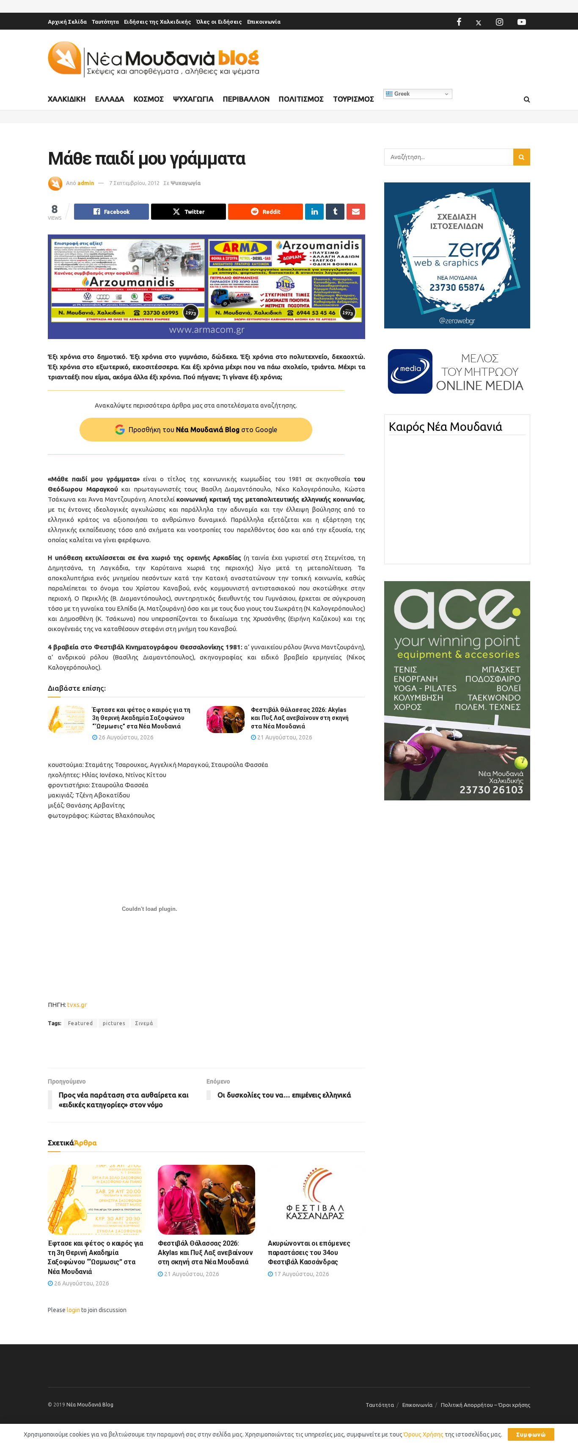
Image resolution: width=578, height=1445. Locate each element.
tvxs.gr (77, 1004)
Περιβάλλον (246, 99)
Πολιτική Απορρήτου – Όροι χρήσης (485, 1405)
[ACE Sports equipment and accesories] (457, 690)
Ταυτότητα (105, 22)
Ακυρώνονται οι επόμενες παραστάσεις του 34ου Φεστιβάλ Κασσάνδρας (309, 1252)
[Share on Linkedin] (314, 212)
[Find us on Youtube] (521, 22)
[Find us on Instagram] (499, 22)
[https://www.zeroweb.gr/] (457, 254)
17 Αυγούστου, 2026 (301, 1274)
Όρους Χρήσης (423, 1434)
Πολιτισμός (301, 99)
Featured (80, 1023)
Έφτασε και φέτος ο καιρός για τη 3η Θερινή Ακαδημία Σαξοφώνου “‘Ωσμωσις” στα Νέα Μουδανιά (141, 718)
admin (85, 183)
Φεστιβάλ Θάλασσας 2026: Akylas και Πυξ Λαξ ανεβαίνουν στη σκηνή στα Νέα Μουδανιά (300, 718)
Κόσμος (149, 99)
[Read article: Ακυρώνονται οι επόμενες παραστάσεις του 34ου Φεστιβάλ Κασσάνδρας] (316, 1199)
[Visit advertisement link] (206, 286)
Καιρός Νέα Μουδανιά (445, 426)
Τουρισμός (353, 99)
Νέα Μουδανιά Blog (89, 1404)
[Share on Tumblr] (335, 212)
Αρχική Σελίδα (67, 22)
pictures (114, 1023)
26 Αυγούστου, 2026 (125, 737)
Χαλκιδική (67, 99)
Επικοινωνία (264, 22)
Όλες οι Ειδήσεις (219, 22)
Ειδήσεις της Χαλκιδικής (157, 22)
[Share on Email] (356, 212)
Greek (401, 94)
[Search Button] (527, 99)
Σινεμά (144, 1023)
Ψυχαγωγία (193, 99)
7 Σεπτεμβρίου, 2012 (134, 183)
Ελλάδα (109, 99)
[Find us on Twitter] (478, 22)
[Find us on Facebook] (458, 22)
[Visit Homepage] (153, 59)
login (73, 1310)
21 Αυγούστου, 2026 (284, 737)
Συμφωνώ (531, 1434)
